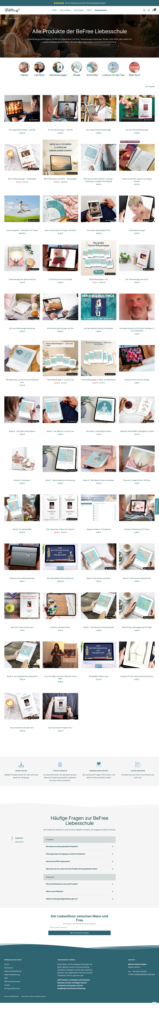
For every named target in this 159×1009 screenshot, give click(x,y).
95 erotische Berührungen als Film (60, 328)
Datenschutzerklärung (12, 971)
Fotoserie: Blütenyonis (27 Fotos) (136, 529)
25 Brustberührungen (137, 230)
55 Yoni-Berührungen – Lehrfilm (60, 130)
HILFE (89, 10)
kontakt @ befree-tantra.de (144, 974)
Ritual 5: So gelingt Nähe (22, 529)
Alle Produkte (65, 10)
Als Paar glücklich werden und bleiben (98, 328)
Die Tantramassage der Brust (137, 279)
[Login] (149, 10)
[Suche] (144, 10)
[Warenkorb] (153, 10)
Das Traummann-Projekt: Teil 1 (22, 728)
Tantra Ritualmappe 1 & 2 (98, 279)
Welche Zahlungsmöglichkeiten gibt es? (62, 899)
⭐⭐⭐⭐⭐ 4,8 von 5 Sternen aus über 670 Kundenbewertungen (80, 3)
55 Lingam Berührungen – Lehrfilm (22, 130)
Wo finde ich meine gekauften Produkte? (62, 846)
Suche (6, 964)
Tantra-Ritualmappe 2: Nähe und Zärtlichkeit (99, 380)
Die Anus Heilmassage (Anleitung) (22, 328)
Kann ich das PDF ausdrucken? (58, 861)
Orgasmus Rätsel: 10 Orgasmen (99, 529)
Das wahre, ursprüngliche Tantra (98, 431)
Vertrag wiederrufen (12, 988)
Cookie (7, 985)
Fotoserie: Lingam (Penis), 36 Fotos (136, 480)
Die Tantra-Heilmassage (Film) (98, 230)
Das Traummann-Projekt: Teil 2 (60, 728)
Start (6, 18)
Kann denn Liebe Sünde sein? (22, 627)
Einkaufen (19, 842)
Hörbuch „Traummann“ (22, 480)
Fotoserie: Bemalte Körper (60, 627)
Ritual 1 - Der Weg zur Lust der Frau (60, 431)
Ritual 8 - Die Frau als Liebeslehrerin (137, 578)
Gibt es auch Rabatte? (54, 891)
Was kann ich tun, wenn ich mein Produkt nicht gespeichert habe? (71, 869)
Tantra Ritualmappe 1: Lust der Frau (60, 380)
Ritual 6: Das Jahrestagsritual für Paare (137, 627)
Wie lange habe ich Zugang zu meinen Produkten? (65, 854)
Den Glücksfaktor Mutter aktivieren (60, 578)
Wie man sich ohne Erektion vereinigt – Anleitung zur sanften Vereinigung (99, 180)
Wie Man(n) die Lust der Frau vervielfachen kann (22, 381)
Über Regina (79, 10)
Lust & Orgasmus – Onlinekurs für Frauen (22, 230)
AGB (6, 978)
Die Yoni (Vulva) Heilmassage (137, 130)
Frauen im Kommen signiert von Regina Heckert (137, 180)
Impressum (8, 968)
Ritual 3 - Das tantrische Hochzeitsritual (98, 627)
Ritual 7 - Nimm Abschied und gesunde (60, 480)
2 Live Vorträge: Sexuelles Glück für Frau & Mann (60, 677)
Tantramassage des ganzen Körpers (22, 279)
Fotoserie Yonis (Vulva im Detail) (136, 380)
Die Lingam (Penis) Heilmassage (98, 130)
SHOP (54, 10)
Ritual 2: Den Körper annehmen (99, 578)
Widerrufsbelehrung (12, 975)
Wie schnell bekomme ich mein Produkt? (62, 884)
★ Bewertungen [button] (157, 506)
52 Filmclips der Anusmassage (60, 279)
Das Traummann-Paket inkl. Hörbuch (60, 529)
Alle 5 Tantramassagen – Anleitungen (22, 179)
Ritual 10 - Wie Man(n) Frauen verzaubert (98, 480)
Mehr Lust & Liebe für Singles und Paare (60, 230)
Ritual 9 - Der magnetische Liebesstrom (22, 676)
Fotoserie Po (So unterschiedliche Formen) (136, 676)
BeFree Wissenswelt (12, 981)
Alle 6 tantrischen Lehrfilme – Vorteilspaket (60, 179)
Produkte (19, 838)
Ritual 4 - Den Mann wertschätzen (22, 431)
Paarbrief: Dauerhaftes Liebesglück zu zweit (137, 431)
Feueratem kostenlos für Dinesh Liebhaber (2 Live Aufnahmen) (137, 329)
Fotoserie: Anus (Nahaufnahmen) (22, 578)
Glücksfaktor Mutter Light (98, 676)
